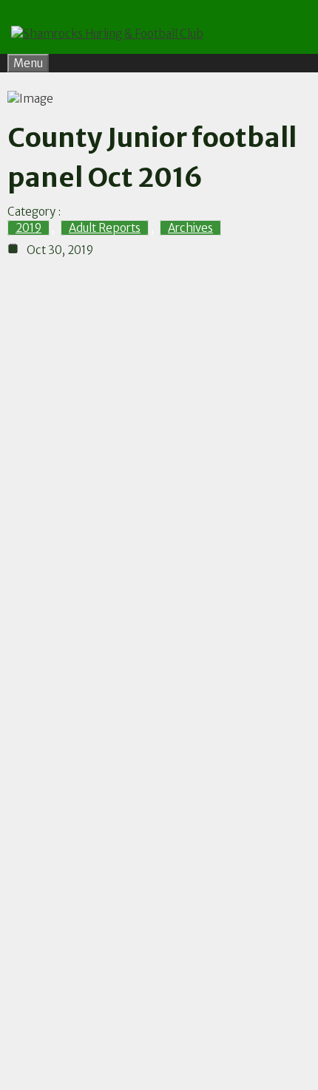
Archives (190, 228)
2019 (28, 228)
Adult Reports (105, 228)
